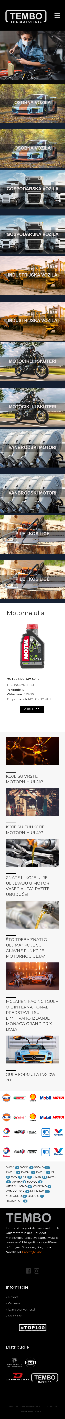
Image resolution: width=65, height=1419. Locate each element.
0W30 (24, 1167)
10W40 (39, 1167)
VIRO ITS (43, 1406)
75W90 (17, 1181)
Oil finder (15, 1315)
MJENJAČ (37, 1191)
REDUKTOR (14, 1200)
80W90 (32, 1181)
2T (53, 1172)
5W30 (37, 1176)
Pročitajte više (32, 1252)
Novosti (13, 1297)
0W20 (10, 1167)
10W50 (10, 1172)
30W (14, 1176)
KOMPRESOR (15, 1191)
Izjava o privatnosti (21, 1309)
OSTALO (34, 1196)
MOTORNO (14, 1196)
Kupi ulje (32, 709)
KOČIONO (40, 1186)
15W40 (25, 1172)
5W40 (52, 1176)
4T (25, 1176)
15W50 (40, 1172)
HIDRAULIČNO (16, 1186)
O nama (14, 1303)
